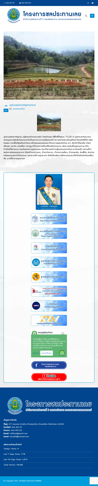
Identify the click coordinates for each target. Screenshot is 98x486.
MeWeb (39, 481)
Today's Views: (10, 448)
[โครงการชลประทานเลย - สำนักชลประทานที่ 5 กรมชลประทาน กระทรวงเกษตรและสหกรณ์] (44, 16)
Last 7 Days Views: (12, 454)
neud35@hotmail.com (19, 436)
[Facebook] (88, 3)
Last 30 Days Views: (13, 459)
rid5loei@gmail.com (18, 433)
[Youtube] (92, 3)
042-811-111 (17, 427)
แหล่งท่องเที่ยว (19, 108)
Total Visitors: (10, 464)
